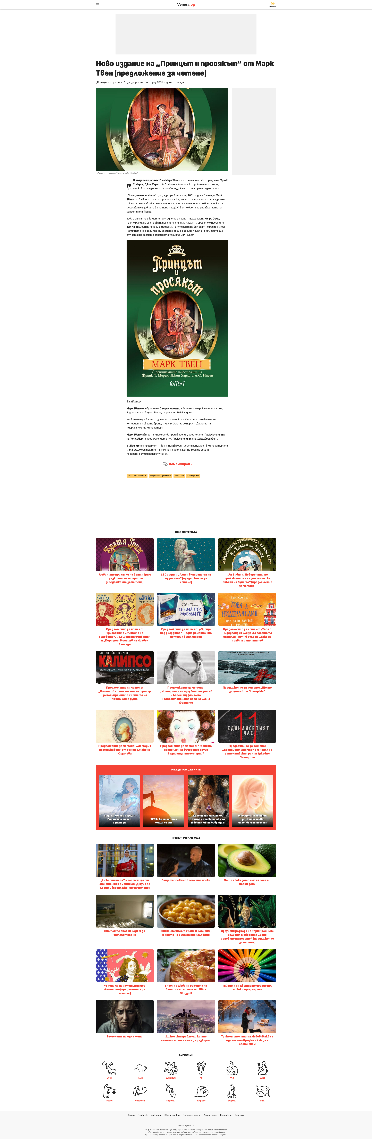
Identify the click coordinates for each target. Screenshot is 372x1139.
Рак (201, 1078)
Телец (140, 1078)
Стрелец (170, 1100)
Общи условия (172, 1115)
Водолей (232, 1100)
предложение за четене (160, 476)
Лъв (232, 1078)
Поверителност (192, 1115)
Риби (262, 1100)
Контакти (226, 1115)
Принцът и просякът (137, 476)
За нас (131, 1115)
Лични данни (210, 1115)
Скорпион (140, 1100)
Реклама (239, 1115)
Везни (109, 1100)
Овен (109, 1078)
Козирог (201, 1100)
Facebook (143, 1115)
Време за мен (193, 476)
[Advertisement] (186, 32)
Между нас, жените (186, 769)
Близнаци (171, 1078)
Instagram (156, 1115)
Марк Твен (179, 476)
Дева (262, 1078)
